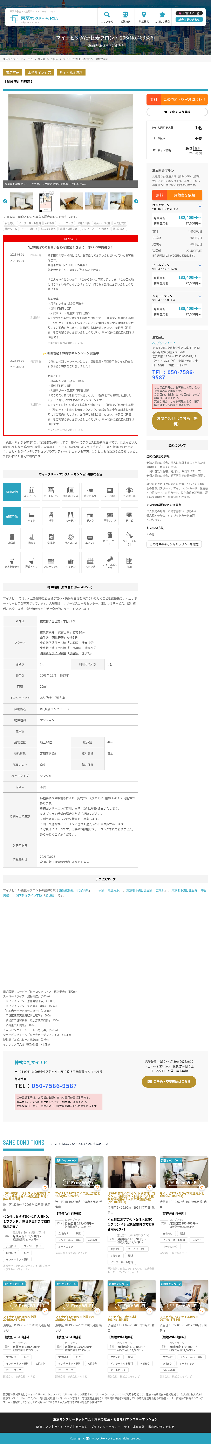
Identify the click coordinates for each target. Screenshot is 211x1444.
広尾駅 (73, 643)
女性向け (10, 223)
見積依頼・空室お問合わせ (184, 99)
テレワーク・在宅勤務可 (95, 228)
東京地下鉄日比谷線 (53, 643)
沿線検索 (125, 21)
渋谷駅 (73, 653)
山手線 (44, 637)
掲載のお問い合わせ (161, 1426)
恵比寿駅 (58, 637)
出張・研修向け (68, 228)
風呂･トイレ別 (102, 223)
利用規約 (82, 1426)
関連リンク (43, 1426)
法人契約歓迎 (48, 228)
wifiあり (49, 223)
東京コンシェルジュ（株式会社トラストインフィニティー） (26, 1267)
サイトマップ (63, 1426)
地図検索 (144, 21)
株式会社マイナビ (163, 343)
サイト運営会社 (134, 1426)
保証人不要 (83, 223)
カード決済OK (29, 228)
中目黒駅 (75, 648)
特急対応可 (119, 228)
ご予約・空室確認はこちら (172, 1081)
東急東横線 (47, 632)
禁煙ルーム (11, 228)
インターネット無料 (30, 223)
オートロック (65, 223)
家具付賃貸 (120, 223)
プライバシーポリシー (106, 1426)
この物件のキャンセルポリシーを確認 (174, 544)
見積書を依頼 (184, 195)
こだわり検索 (162, 21)
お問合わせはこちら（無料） (177, 421)
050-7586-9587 (173, 374)
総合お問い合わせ (189, 19)
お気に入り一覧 (190, 13)
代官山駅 (63, 632)
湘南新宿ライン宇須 (53, 653)
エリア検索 (107, 21)
